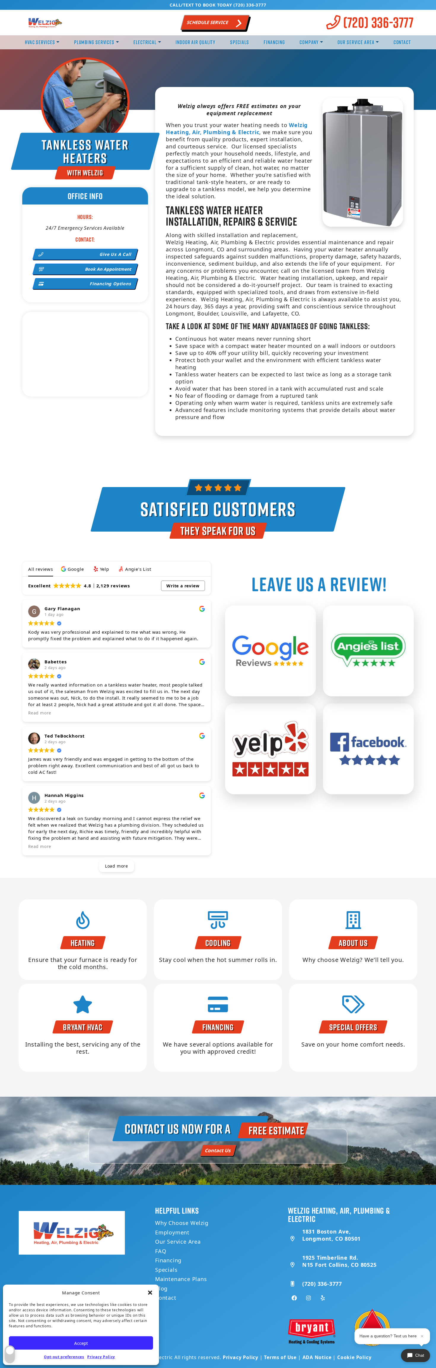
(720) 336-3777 (377, 22)
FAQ (160, 1251)
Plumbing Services (94, 42)
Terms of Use (280, 1357)
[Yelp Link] (322, 1298)
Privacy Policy (101, 1356)
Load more (116, 866)
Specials (239, 42)
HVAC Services (40, 42)
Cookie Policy (354, 1357)
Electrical (145, 42)
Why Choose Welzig (182, 1222)
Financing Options (110, 283)
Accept (81, 1343)
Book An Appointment (108, 269)
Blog (161, 1288)
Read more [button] (39, 713)
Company (309, 42)
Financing (274, 42)
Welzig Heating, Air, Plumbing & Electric (237, 128)
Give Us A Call (115, 254)
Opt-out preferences (64, 1356)
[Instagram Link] (308, 1298)
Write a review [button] (182, 586)
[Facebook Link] (294, 1298)
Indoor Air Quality (195, 42)
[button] (150, 1293)
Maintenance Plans (181, 1279)
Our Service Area (356, 42)
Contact (402, 42)
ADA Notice (317, 1357)
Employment (172, 1232)
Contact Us (218, 1150)
